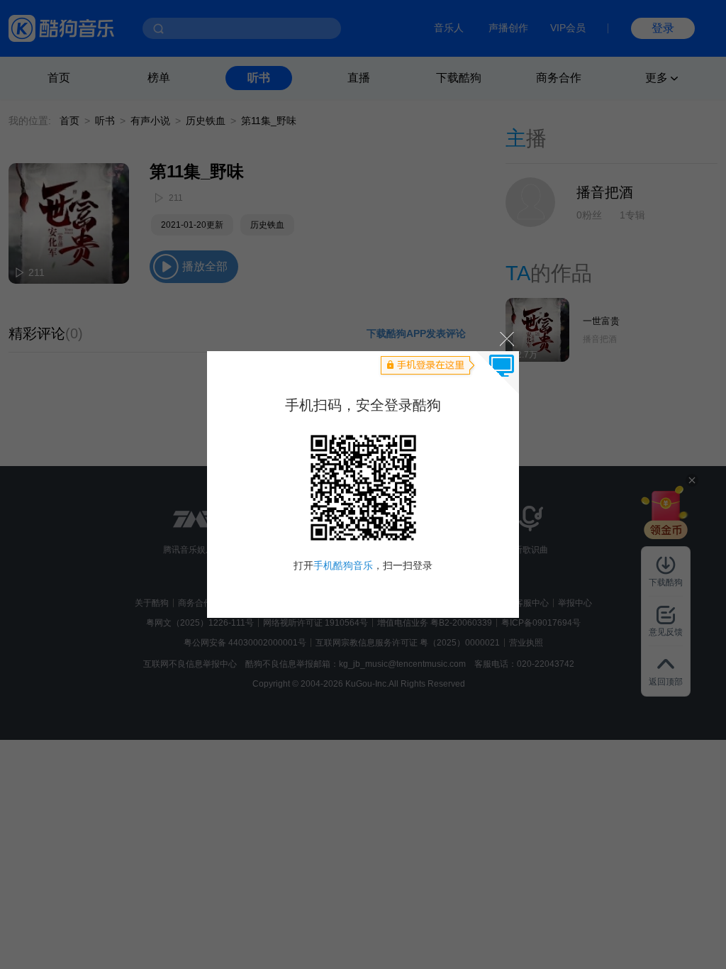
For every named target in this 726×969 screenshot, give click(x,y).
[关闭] (506, 338)
